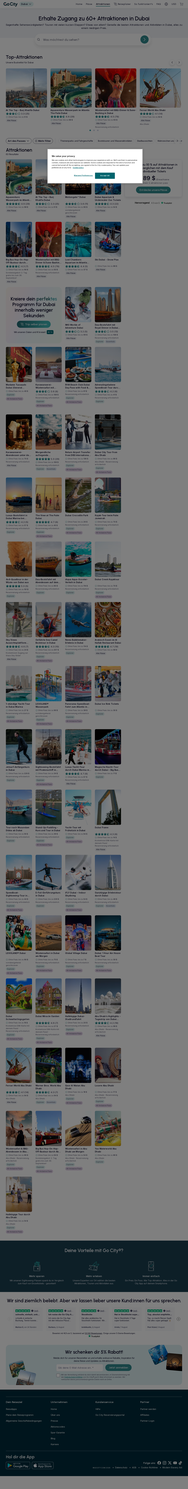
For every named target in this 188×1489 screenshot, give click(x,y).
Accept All (105, 176)
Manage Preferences (83, 176)
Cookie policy (78, 168)
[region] (95, 166)
